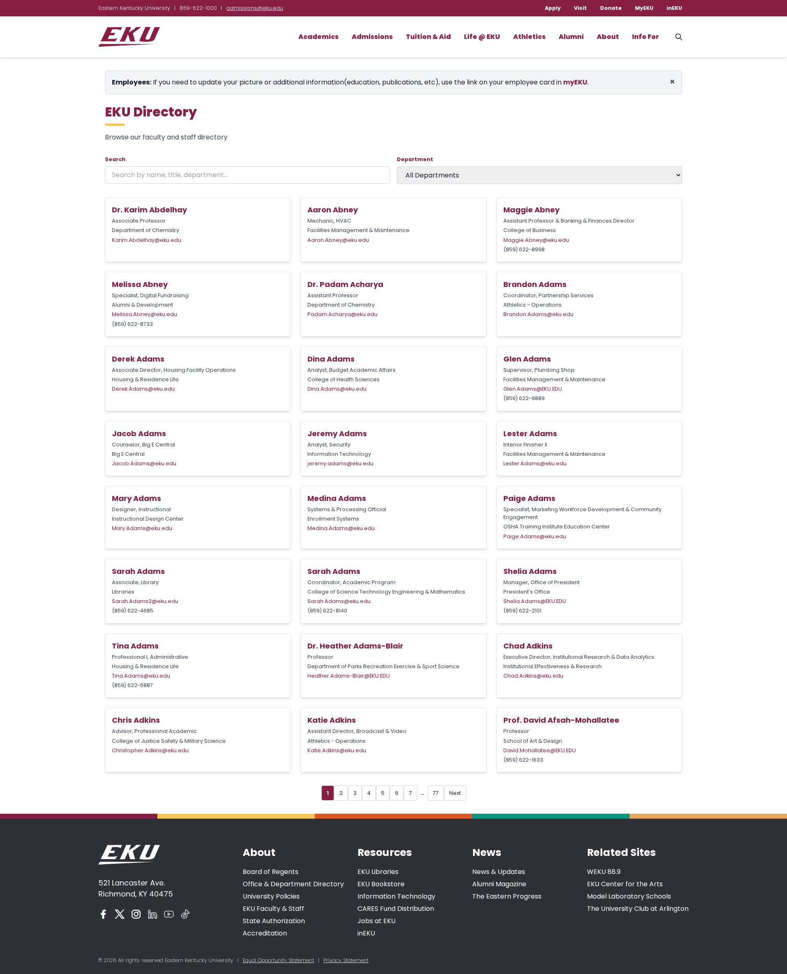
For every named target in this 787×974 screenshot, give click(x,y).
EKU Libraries (377, 871)
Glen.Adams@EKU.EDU (532, 388)
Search (115, 159)
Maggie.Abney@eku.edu (536, 240)
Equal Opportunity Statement (278, 960)
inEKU (674, 8)
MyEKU (644, 8)
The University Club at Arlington (638, 908)
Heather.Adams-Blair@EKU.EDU (348, 675)
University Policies (271, 896)
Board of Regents (270, 871)
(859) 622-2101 (522, 610)
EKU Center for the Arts (625, 884)
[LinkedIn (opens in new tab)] (152, 914)
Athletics (529, 36)
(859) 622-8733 (132, 324)
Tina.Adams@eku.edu (141, 675)
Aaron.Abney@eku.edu (338, 240)
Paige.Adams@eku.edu (534, 536)
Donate (611, 8)
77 (436, 793)
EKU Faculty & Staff (273, 908)
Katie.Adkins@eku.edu (336, 750)
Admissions (372, 36)
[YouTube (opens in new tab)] (169, 914)
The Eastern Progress (506, 896)
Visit (580, 8)
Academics (318, 36)
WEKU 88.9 (604, 871)
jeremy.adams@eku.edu (340, 463)
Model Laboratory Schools (629, 896)
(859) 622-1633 (523, 759)
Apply (553, 8)
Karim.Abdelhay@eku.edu (146, 240)
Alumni (571, 36)
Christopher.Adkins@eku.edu (150, 750)
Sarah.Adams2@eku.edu (145, 601)
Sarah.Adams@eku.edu (339, 601)
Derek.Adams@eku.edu (143, 388)
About (608, 36)
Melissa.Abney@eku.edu (144, 314)
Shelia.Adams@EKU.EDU (534, 601)
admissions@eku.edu (254, 8)
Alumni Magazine (499, 884)
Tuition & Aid (428, 36)
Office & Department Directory (293, 884)
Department (415, 159)
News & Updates (498, 871)
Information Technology (396, 896)
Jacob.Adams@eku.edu (144, 463)
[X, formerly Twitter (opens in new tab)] (120, 914)
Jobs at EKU (376, 921)
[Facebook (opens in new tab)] (103, 914)
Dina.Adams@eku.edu (336, 388)
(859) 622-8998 (524, 249)
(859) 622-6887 (132, 685)
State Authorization (274, 921)
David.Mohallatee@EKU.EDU (539, 750)
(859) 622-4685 (132, 610)
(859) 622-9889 (524, 398)
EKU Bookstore (381, 884)
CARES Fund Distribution (395, 908)
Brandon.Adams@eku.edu (538, 314)
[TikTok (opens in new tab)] (185, 914)
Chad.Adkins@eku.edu (533, 675)
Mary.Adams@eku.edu (142, 528)
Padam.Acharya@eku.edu (342, 314)
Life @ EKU (482, 36)
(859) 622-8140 (327, 610)
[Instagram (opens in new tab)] (136, 914)
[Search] (679, 37)
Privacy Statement (345, 960)
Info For (645, 36)
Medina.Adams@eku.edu (341, 528)
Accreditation (265, 933)
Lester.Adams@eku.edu (534, 463)
